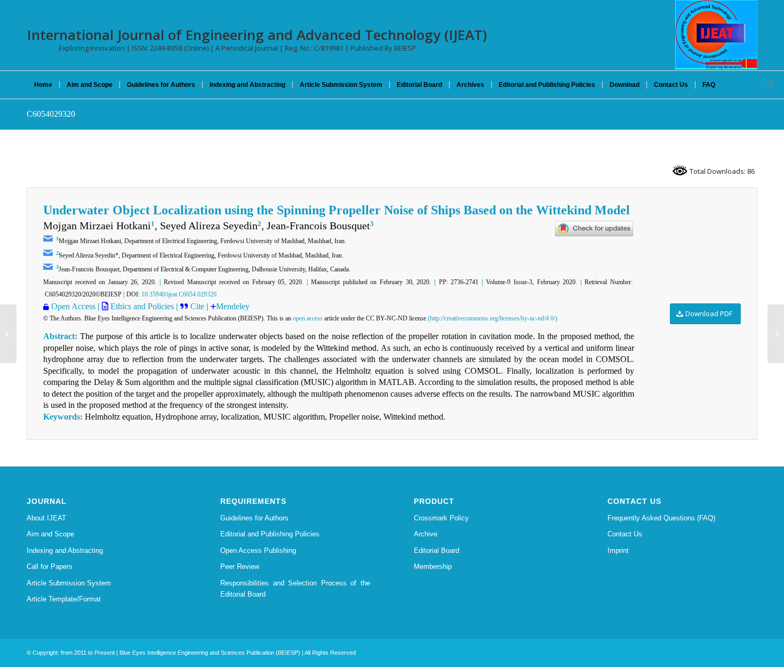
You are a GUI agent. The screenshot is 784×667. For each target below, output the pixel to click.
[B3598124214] (8, 333)
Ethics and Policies (141, 306)
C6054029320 (51, 113)
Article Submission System (69, 583)
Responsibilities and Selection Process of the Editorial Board (295, 588)
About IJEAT (46, 518)
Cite (198, 306)
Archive (425, 534)
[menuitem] (43, 84)
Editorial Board (436, 551)
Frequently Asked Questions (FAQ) (661, 518)
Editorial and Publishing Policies (269, 534)
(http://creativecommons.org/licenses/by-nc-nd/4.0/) (492, 318)
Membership (433, 566)
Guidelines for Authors (254, 518)
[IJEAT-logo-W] (716, 34)
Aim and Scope (50, 534)
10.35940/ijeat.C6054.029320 (179, 294)
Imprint (618, 551)
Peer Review (239, 566)
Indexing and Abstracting (65, 551)
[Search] (767, 84)
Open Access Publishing (258, 551)
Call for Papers (50, 566)
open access (308, 318)
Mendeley (233, 306)
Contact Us (624, 534)
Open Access (73, 306)
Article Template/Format (64, 599)
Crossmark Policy (441, 518)
